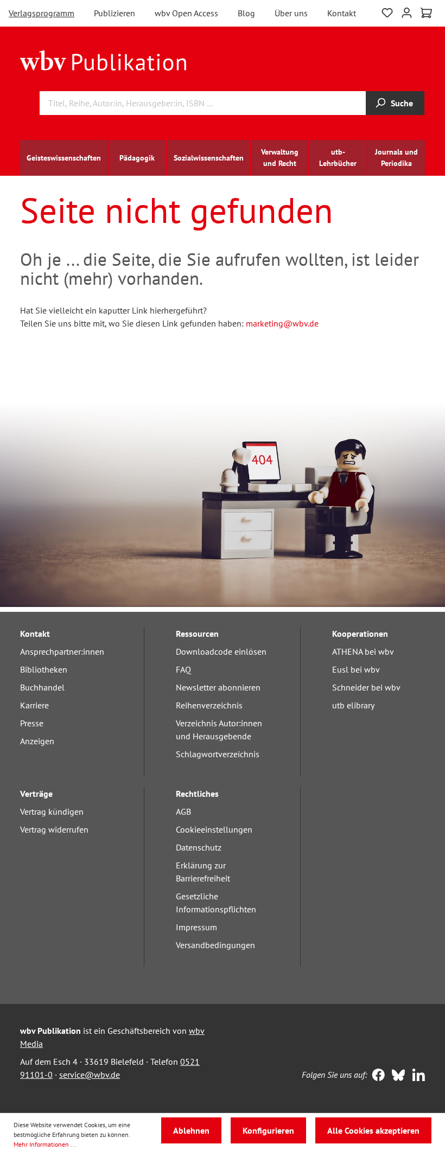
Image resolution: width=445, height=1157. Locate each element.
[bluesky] (396, 1076)
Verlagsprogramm (41, 13)
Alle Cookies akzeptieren (373, 1130)
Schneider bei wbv (366, 687)
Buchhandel (42, 687)
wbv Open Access (186, 13)
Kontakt (341, 13)
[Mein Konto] (406, 11)
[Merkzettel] (387, 11)
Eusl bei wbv (356, 669)
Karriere (34, 705)
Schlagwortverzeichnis (217, 754)
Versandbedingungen (215, 944)
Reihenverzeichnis (209, 705)
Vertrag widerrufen (54, 829)
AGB (183, 811)
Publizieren (114, 13)
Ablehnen (191, 1130)
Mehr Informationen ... (45, 1144)
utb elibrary (353, 705)
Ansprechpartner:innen (62, 651)
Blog (246, 13)
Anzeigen (37, 741)
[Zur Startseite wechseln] (103, 59)
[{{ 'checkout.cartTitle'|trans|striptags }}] (426, 13)
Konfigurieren (268, 1130)
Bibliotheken (43, 669)
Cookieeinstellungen (214, 829)
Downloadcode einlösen (221, 651)
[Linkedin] (416, 1076)
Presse (31, 723)
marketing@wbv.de (282, 323)
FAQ (183, 669)
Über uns (291, 13)
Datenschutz (198, 847)
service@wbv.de (89, 1074)
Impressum (196, 927)
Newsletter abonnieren (218, 687)
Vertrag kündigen (52, 811)
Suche (402, 103)
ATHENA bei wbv (363, 651)
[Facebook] (376, 1076)
